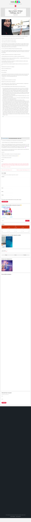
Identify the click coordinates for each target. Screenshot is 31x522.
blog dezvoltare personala (17, 163)
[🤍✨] (6, 276)
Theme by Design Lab (18, 516)
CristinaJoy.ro (4, 166)
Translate (6, 251)
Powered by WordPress (12, 516)
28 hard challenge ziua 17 (6, 163)
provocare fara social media (26, 164)
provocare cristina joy (20, 164)
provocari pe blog (10, 165)
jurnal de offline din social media (5, 164)
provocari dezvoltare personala (5, 165)
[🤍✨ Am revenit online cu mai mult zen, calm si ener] (24, 359)
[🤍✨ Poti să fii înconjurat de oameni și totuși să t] (15, 352)
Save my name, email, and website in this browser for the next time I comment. (11, 199)
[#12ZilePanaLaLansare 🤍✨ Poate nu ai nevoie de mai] (15, 303)
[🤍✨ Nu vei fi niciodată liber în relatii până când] (24, 298)
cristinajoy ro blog (22, 163)
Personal (15, 9)
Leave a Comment (8, 166)
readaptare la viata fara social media (16, 165)
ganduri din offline (26, 163)
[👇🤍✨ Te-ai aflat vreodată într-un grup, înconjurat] (6, 348)
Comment (3, 176)
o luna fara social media (11, 164)
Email (2, 191)
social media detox (23, 165)
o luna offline (15, 164)
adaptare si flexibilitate (11, 163)
